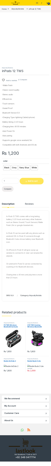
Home (4, 9)
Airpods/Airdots (18, 9)
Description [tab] (8, 204)
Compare (23, 80)
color (5, 161)
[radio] (6, 167)
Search (37, 2)
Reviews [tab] (29, 204)
